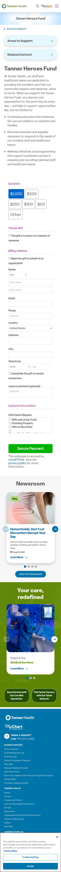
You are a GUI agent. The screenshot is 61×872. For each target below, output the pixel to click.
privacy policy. (10, 851)
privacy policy (17, 463)
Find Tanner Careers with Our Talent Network (44, 695)
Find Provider (10, 756)
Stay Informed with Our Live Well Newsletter (17, 695)
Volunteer (8, 826)
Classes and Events (13, 800)
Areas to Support (16, 28)
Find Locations (11, 749)
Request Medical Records (16, 768)
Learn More (17, 668)
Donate (7, 807)
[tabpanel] (30, 527)
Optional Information (21, 406)
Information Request (20, 414)
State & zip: (14, 361)
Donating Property (22, 423)
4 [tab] (36, 566)
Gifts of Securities (22, 426)
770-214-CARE (25, 738)
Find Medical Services (14, 753)
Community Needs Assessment (19, 804)
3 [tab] (32, 566)
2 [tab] (29, 566)
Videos (7, 822)
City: (11, 349)
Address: (13, 335)
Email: (12, 298)
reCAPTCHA (16, 459)
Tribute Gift (15, 228)
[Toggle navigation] (56, 6)
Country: (13, 322)
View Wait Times (12, 771)
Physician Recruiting (14, 819)
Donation (14, 183)
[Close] (57, 837)
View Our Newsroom (30, 574)
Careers (7, 796)
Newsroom (9, 811)
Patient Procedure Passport (17, 760)
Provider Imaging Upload (16, 783)
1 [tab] (25, 566)
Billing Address (17, 251)
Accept (30, 866)
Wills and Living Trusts (24, 419)
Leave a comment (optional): (24, 386)
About (7, 792)
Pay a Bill (8, 764)
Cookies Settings (30, 857)
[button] (6, 529)
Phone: (12, 310)
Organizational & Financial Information (22, 815)
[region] (30, 852)
